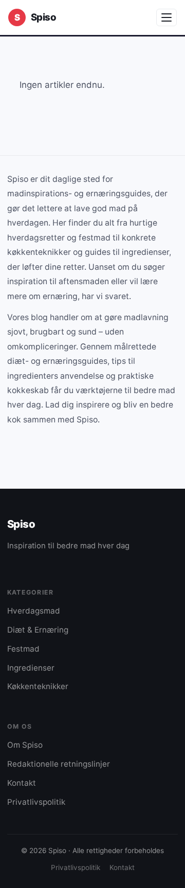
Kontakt (21, 783)
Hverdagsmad (33, 611)
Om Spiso (25, 745)
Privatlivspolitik (36, 802)
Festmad (23, 649)
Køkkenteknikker (37, 686)
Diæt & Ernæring (37, 630)
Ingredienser (30, 668)
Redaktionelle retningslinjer (58, 764)
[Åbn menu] (166, 17)
